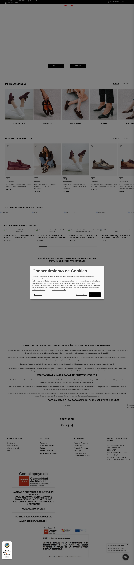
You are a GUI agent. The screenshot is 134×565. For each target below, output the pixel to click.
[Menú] (10, 542)
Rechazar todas (81, 295)
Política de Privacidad (59, 290)
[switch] (7, 557)
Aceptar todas (94, 295)
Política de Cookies (38, 290)
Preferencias (38, 295)
